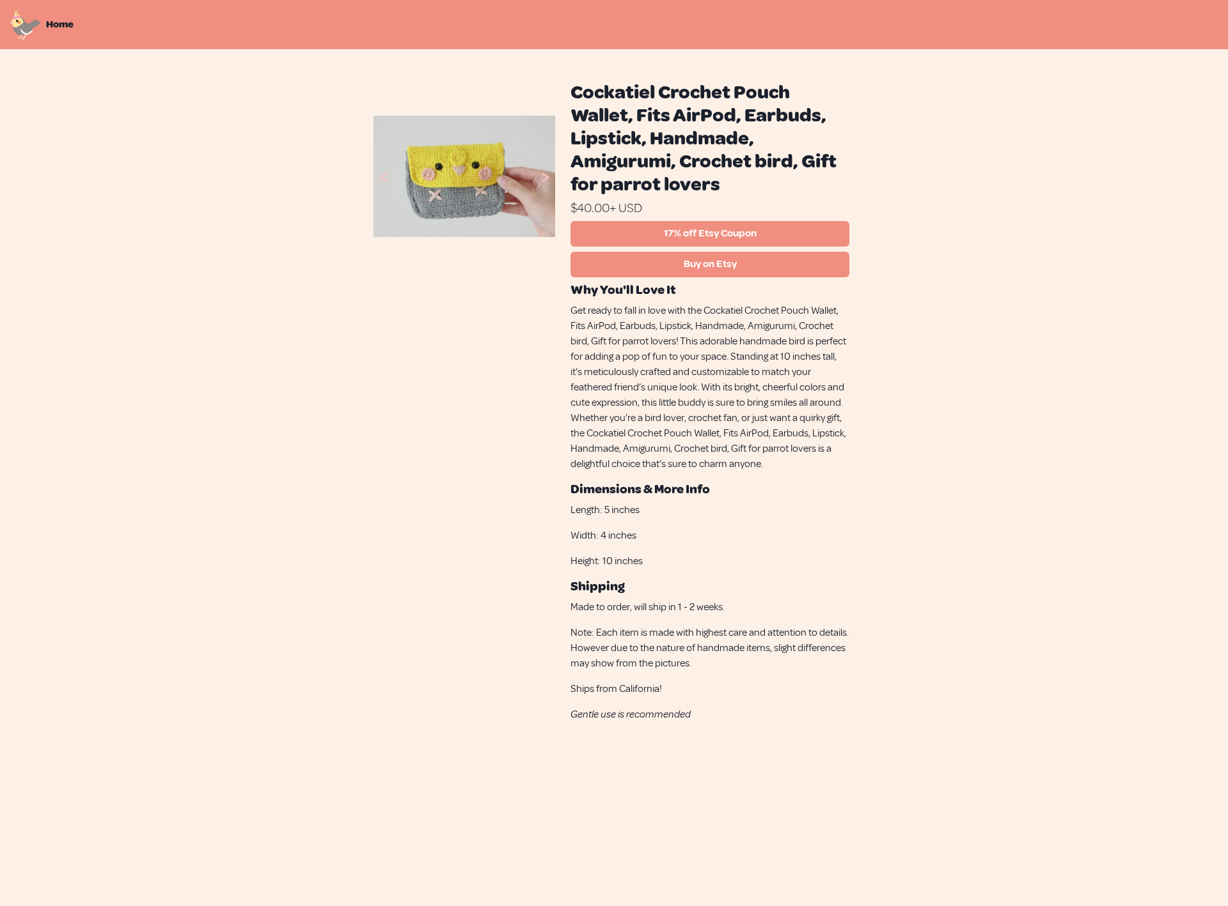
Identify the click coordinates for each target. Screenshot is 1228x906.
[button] (384, 176)
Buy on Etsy (710, 263)
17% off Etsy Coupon (710, 233)
